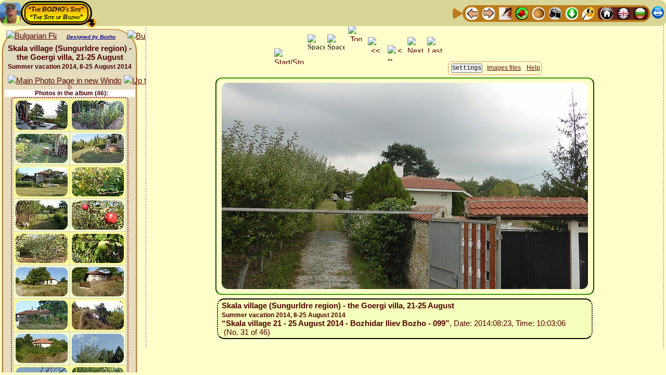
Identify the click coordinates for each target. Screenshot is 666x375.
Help (533, 67)
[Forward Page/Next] (488, 12)
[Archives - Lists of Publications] (505, 12)
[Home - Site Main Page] (606, 12)
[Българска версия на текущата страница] (31, 36)
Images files (504, 67)
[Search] (588, 12)
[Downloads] (572, 12)
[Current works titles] (538, 12)
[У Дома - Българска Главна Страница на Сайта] (640, 12)
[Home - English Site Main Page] (623, 12)
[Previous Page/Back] (472, 12)
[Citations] (522, 12)
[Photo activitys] (555, 12)
